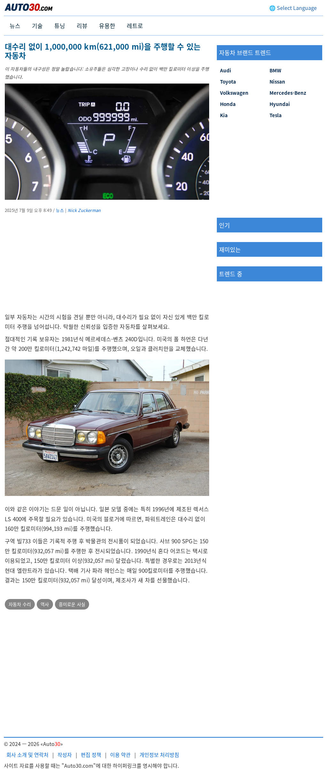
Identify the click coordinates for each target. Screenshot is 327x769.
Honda (228, 104)
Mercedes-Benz (288, 92)
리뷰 (82, 25)
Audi (225, 70)
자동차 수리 (20, 604)
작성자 (64, 754)
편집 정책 (91, 754)
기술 (37, 25)
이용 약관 (120, 754)
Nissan (277, 81)
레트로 (135, 25)
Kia (224, 115)
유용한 (107, 25)
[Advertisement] (107, 267)
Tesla (276, 115)
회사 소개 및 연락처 (27, 754)
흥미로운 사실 (72, 604)
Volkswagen (234, 92)
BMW (275, 70)
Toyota (228, 81)
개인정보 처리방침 (159, 754)
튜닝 (59, 25)
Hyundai (280, 104)
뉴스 (15, 25)
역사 (45, 604)
